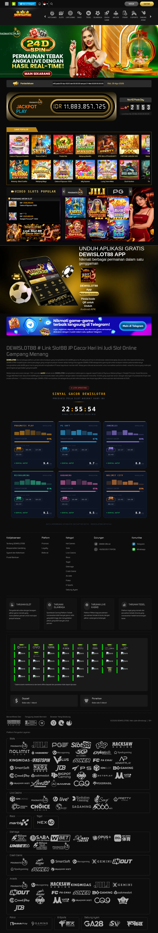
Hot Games (52, 17)
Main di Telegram (28, 4)
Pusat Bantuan (12, 557)
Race (79, 17)
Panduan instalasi (88, 293)
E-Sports (134, 17)
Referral (45, 552)
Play (21, 111)
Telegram (141, 544)
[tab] (75, 191)
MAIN (21, 144)
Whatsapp (141, 549)
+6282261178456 (107, 549)
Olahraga (98, 17)
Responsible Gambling (15, 548)
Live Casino (70, 17)
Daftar (147, 4)
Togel (88, 17)
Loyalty (45, 548)
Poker (125, 17)
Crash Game (106, 18)
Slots (61, 17)
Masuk (131, 4)
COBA (77, 204)
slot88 (42, 373)
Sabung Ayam (143, 18)
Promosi (45, 543)
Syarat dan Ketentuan (15, 552)
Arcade (116, 17)
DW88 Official (104, 544)
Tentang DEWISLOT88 (15, 543)
